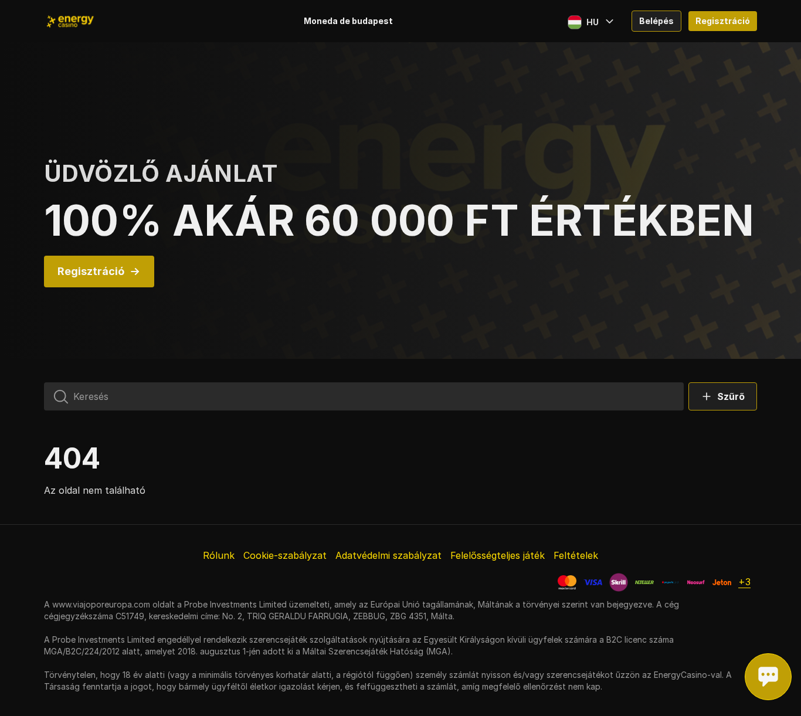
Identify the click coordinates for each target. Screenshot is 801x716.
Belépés (656, 21)
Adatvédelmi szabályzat (388, 555)
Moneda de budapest (348, 21)
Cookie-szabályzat (285, 555)
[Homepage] (91, 21)
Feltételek (576, 555)
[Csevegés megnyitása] (768, 676)
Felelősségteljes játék (497, 555)
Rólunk (219, 555)
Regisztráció (722, 21)
